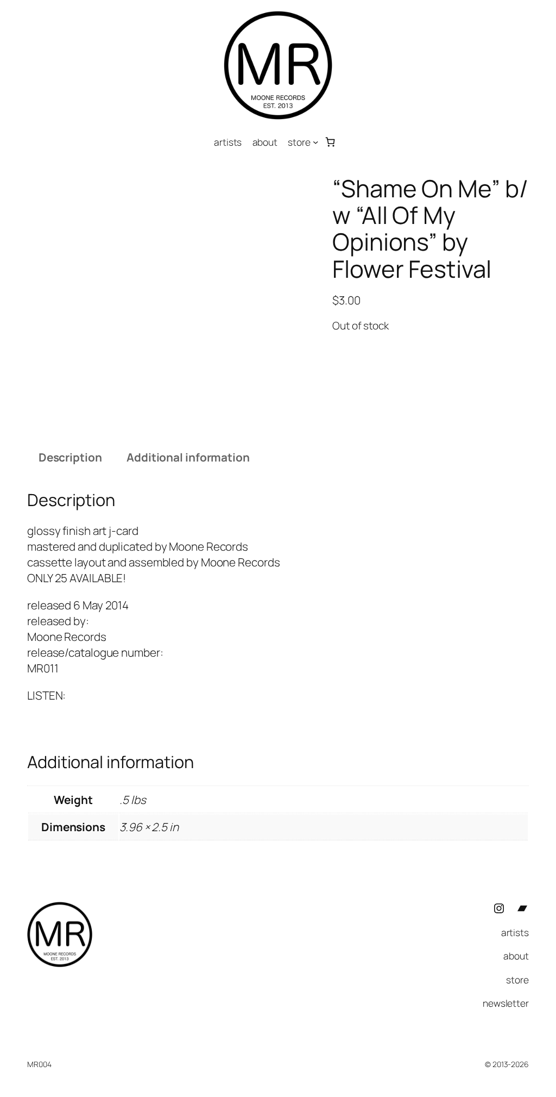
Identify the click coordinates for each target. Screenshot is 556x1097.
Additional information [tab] (188, 457)
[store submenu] (315, 142)
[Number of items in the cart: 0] (330, 141)
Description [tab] (70, 457)
